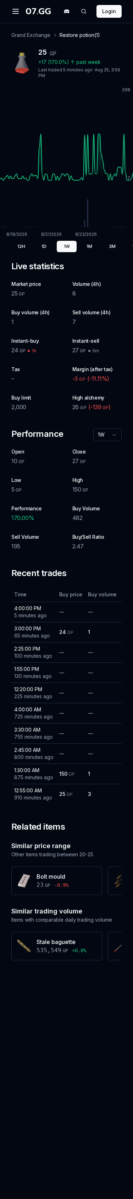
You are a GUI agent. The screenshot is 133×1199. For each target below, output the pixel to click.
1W (67, 246)
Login (109, 11)
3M (112, 246)
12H (21, 246)
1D (43, 246)
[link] (80, 35)
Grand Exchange (30, 35)
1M (89, 246)
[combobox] (107, 434)
